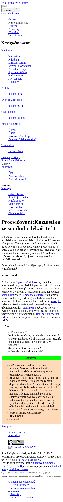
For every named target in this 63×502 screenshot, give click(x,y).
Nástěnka (13, 59)
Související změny (18, 197)
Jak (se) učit (15, 78)
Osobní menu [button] (8, 111)
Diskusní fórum (17, 62)
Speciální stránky (17, 72)
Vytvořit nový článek (19, 65)
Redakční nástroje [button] (11, 123)
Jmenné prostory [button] (10, 157)
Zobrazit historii (17, 179)
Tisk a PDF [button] (7, 145)
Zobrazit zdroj (16, 175)
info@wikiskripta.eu (29, 459)
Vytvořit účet (15, 35)
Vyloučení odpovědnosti (23, 487)
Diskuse (12, 25)
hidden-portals (16, 93)
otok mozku (29, 307)
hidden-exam (15, 105)
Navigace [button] (6, 50)
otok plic (56, 301)
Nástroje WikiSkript (19, 136)
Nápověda (14, 56)
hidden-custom (16, 117)
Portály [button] (5, 87)
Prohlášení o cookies (21, 497)
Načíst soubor (16, 75)
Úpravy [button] (5, 163)
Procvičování (8, 160)
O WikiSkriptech (19, 484)
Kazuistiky (14, 435)
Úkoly (11, 132)
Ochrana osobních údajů (21, 481)
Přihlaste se (9, 10)
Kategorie (6, 426)
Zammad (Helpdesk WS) (22, 139)
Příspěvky (13, 29)
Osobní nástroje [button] (10, 13)
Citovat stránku (16, 213)
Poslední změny (17, 69)
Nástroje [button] (6, 185)
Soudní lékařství (17, 432)
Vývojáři (15, 491)
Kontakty (13, 81)
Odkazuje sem (16, 194)
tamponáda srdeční (33, 294)
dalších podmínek (18, 469)
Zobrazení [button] (7, 166)
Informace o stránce (19, 210)
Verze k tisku (15, 151)
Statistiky (15, 494)
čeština (12, 19)
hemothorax (8, 294)
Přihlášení (13, 32)
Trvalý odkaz (15, 206)
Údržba (12, 129)
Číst (10, 172)
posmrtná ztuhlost (27, 282)
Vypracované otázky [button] (12, 99)
